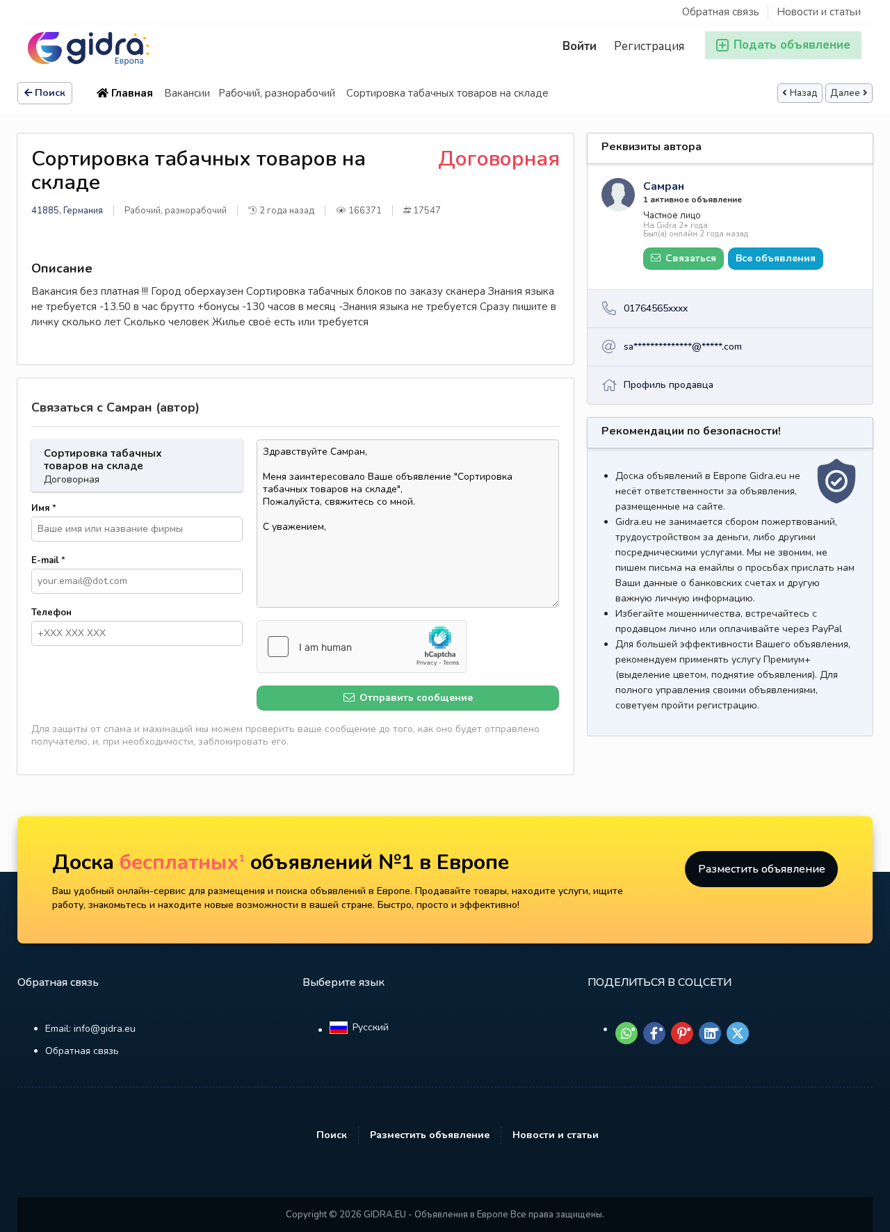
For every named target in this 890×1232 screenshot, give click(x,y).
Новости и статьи (819, 12)
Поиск (50, 92)
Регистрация (649, 46)
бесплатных (182, 862)
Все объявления (776, 258)
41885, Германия (67, 210)
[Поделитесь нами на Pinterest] (682, 1033)
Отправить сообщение (415, 697)
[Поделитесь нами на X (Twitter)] (738, 1033)
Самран (663, 186)
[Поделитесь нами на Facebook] (654, 1033)
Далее (845, 93)
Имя (43, 508)
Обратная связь (720, 12)
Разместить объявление (761, 869)
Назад (804, 93)
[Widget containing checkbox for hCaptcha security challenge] (362, 646)
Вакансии (187, 93)
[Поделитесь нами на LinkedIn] (710, 1033)
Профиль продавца (668, 384)
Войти (580, 46)
